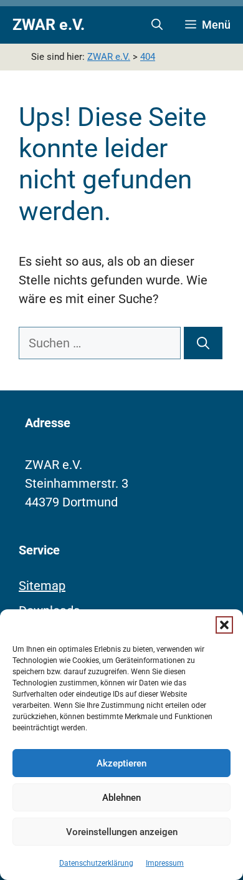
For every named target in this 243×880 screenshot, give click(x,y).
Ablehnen (121, 797)
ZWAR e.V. (48, 25)
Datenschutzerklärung (96, 863)
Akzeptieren (121, 763)
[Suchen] (203, 343)
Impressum (165, 863)
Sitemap (42, 585)
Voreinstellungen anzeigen (122, 832)
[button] (224, 625)
